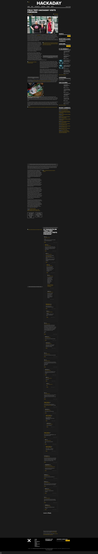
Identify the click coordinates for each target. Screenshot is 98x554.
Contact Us (37, 546)
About (52, 6)
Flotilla (34, 209)
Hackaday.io (37, 6)
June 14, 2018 (56, 15)
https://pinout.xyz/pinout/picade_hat (50, 466)
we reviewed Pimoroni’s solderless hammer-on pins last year (41, 80)
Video (36, 542)
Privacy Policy (55, 548)
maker (38, 209)
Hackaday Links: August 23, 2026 (66, 99)
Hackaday (49, 3)
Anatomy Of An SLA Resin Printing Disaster (67, 56)
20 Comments (67, 103)
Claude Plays (65, 109)
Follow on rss (63, 41)
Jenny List (30, 14)
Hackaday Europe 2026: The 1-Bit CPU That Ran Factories (67, 71)
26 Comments (67, 63)
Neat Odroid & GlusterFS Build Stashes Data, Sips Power (30, 215)
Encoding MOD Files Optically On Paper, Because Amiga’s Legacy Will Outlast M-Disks (64, 112)
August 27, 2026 (68, 6)
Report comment (55, 242)
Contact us (64, 41)
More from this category (62, 74)
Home (28, 6)
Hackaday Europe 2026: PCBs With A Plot (67, 52)
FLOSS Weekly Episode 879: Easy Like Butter (67, 85)
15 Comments (67, 58)
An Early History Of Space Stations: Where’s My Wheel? (67, 61)
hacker (36, 209)
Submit (48, 6)
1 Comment (66, 100)
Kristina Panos (48, 304)
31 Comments (56, 14)
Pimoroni (38, 35)
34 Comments (67, 96)
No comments (67, 54)
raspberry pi (37, 210)
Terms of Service (60, 548)
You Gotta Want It (67, 102)
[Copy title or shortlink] (32, 15)
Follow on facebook (59, 41)
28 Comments (67, 73)
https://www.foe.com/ (49, 256)
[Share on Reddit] (31, 15)
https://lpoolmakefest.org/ (47, 405)
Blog (32, 6)
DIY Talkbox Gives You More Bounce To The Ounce (38, 215)
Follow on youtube (62, 41)
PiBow (31, 210)
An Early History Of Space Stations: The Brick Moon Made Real (67, 66)
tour (39, 210)
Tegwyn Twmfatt (46, 402)
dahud (46, 244)
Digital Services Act (64, 548)
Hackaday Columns (33, 208)
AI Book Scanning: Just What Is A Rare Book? (67, 90)
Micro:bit (28, 210)
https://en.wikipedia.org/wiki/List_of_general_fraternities (50, 285)
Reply (45, 242)
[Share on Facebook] (27, 15)
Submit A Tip (37, 544)
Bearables (31, 209)
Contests (43, 6)
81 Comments (67, 92)
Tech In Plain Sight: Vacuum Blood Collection (67, 94)
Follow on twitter (60, 41)
